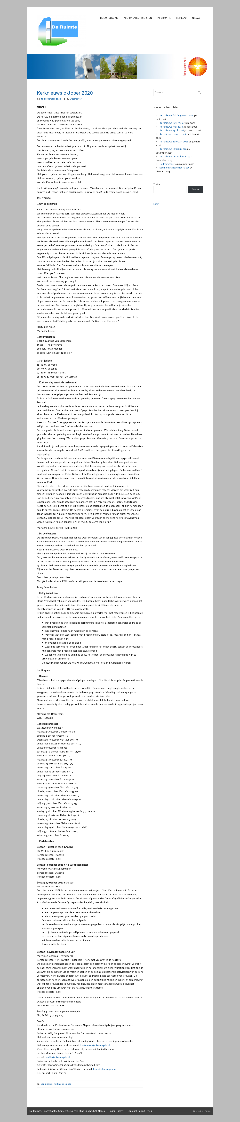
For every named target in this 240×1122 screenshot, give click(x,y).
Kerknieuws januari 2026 (173, 149)
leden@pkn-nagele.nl (104, 1069)
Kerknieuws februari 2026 (174, 141)
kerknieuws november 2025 (174, 167)
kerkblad (181, 17)
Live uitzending (109, 17)
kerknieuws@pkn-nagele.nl (95, 1045)
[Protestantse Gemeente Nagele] (61, 46)
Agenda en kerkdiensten (138, 17)
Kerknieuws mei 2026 (171, 126)
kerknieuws (46, 1083)
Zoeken (157, 184)
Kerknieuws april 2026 (172, 130)
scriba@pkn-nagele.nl (58, 1057)
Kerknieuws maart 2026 (173, 134)
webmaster (75, 98)
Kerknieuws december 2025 (175, 156)
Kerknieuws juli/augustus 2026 (176, 115)
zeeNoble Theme (202, 1111)
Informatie (164, 17)
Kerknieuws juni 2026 (171, 123)
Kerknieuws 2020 (63, 1083)
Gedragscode (167, 164)
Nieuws (196, 17)
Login (156, 204)
